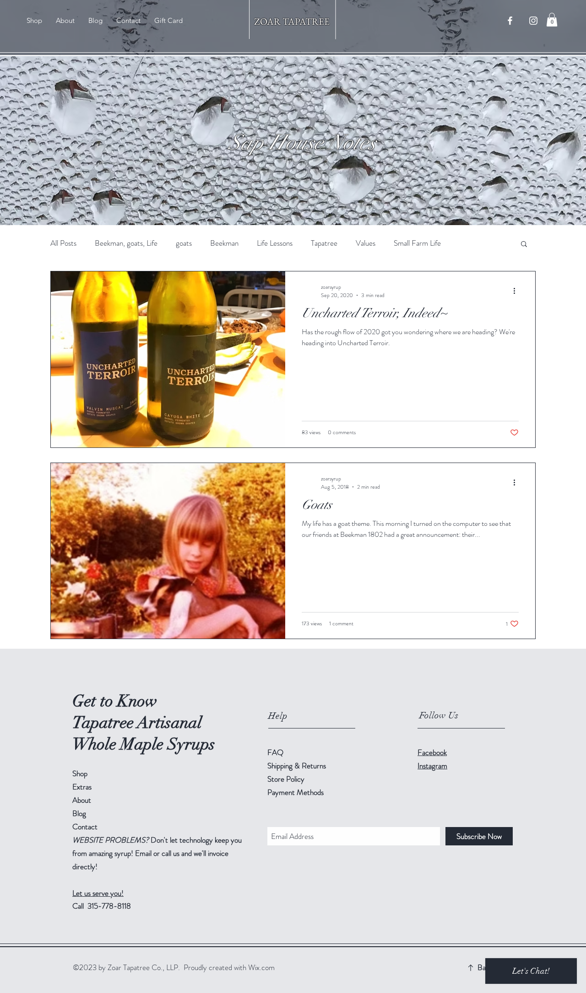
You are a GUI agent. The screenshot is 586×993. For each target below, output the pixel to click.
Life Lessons (275, 243)
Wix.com (261, 967)
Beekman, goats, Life (126, 243)
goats (184, 243)
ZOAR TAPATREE (292, 21)
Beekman (224, 243)
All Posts (63, 243)
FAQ (275, 752)
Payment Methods (296, 792)
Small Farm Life (417, 243)
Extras (82, 786)
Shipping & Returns (297, 765)
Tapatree (324, 243)
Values (365, 243)
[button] (552, 20)
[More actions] (517, 291)
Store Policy (285, 778)
